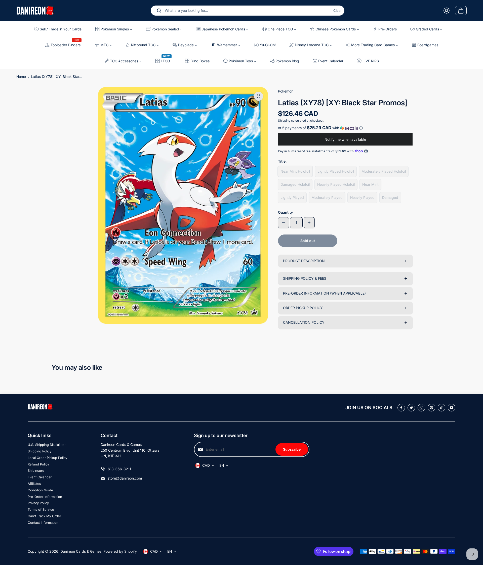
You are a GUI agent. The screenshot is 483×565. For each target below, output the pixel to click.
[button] (345, 127)
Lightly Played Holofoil (335, 171)
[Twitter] (411, 407)
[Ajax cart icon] (461, 10)
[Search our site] (159, 11)
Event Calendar (40, 477)
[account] (446, 10)
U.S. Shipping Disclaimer (47, 445)
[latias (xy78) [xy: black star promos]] (258, 96)
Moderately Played (327, 197)
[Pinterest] (431, 407)
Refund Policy (38, 464)
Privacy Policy (38, 503)
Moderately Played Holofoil (383, 171)
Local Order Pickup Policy (47, 458)
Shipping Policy (39, 451)
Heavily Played (362, 197)
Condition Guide (40, 490)
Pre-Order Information (45, 497)
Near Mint (370, 184)
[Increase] (309, 222)
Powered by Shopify (120, 551)
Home (21, 76)
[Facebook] (401, 407)
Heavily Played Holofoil (336, 184)
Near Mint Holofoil (295, 171)
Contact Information (43, 523)
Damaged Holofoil (295, 184)
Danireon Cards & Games (80, 551)
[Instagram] (421, 407)
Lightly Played (292, 197)
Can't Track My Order (44, 516)
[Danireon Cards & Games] (35, 10)
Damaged (390, 197)
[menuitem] (60, 29)
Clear (337, 11)
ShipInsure (36, 470)
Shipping (284, 120)
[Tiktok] (441, 407)
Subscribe (292, 449)
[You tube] (451, 407)
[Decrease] (283, 222)
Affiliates (34, 484)
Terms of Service (41, 509)
